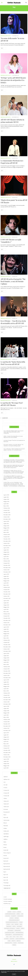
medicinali (9, 926)
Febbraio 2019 (7, 693)
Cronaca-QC (6, 790)
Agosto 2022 (6, 600)
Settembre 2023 (7, 572)
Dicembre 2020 (7, 644)
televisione (20, 942)
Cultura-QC (6, 801)
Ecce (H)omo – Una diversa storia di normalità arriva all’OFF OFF (13, 322)
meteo (14, 926)
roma (9, 940)
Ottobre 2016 (6, 754)
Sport (5, 871)
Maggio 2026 (6, 501)
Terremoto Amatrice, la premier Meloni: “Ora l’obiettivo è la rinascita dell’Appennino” (13, 445)
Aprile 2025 (6, 530)
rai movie (6, 938)
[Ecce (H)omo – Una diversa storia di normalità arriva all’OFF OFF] (14, 306)
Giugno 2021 (6, 631)
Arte (5, 782)
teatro (15, 942)
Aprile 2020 (6, 662)
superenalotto (8, 942)
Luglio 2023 (6, 576)
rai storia (12, 938)
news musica (10, 930)
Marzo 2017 (6, 743)
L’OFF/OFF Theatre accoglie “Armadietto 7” (11, 240)
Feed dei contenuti (8, 899)
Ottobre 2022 (6, 596)
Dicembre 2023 (7, 565)
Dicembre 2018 (7, 697)
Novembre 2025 (7, 514)
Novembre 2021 (7, 620)
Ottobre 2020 (7, 649)
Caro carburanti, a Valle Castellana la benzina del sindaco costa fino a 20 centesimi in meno (14, 449)
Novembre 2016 (7, 752)
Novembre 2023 (7, 567)
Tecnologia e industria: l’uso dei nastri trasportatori (13, 467)
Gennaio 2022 (6, 616)
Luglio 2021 (6, 629)
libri (21, 924)
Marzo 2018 (6, 717)
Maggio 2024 (6, 554)
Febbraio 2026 (7, 508)
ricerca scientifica (20, 938)
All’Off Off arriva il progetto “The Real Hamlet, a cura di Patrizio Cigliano (13, 281)
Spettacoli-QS (7, 869)
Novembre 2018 (7, 699)
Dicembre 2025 (7, 512)
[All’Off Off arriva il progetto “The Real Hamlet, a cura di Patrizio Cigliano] (14, 265)
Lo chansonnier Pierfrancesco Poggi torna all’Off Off (12, 161)
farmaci (8, 924)
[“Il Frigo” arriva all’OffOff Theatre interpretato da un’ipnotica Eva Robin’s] (14, 63)
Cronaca (5, 787)
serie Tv (13, 940)
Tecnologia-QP (7, 885)
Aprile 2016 (6, 768)
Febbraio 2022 (7, 613)
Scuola (5, 847)
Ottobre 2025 (6, 517)
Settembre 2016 (7, 757)
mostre (18, 928)
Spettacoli (8, 35)
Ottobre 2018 (6, 701)
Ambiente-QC (7, 779)
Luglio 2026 (6, 497)
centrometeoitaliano (10, 913)
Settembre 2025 (7, 519)
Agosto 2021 (6, 627)
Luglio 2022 (6, 602)
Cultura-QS (6, 806)
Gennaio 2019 (6, 695)
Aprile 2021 (6, 635)
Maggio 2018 (6, 712)
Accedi (5, 897)
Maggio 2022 (6, 607)
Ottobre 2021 (6, 622)
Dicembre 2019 (7, 671)
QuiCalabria (6, 833)
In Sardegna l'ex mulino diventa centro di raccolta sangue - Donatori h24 (12, 471)
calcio (14, 911)
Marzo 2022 (6, 611)
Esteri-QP (6, 817)
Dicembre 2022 (7, 591)
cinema (18, 913)
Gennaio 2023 (6, 589)
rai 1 (7, 936)
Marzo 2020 (6, 664)
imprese (16, 924)
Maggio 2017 (6, 739)
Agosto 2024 (6, 547)
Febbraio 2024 (7, 561)
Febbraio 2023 (7, 587)
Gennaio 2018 (6, 721)
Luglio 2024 (6, 550)
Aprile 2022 (6, 609)
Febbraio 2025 (7, 534)
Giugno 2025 (6, 525)
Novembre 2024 (7, 541)
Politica (5, 828)
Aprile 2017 (6, 741)
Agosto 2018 (6, 706)
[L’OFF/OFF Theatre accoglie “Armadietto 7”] (14, 225)
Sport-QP (6, 877)
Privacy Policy (14, 961)
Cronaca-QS (6, 795)
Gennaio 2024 (6, 563)
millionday (19, 926)
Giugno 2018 (6, 710)
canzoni (19, 911)
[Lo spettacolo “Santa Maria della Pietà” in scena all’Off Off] (14, 347)
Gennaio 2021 (6, 642)
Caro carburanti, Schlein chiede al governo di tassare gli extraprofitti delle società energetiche (13, 432)
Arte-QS (5, 784)
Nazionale (3, 35)
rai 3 (14, 936)
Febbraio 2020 (7, 666)
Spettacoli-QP (7, 866)
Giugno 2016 (6, 763)
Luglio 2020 (6, 655)
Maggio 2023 (6, 580)
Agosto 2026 (6, 495)
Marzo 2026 (6, 506)
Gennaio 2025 (6, 536)
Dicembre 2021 (7, 618)
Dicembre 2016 (7, 750)
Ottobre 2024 (6, 543)
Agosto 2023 (6, 574)
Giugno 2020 (6, 657)
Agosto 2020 (6, 653)
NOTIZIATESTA (17, 930)
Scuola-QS (6, 850)
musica (22, 928)
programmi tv (9, 934)
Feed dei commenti (8, 901)
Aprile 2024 (6, 556)
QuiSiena (5, 839)
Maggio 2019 (6, 686)
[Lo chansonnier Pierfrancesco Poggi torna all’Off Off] (14, 146)
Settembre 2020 (7, 651)
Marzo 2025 (6, 532)
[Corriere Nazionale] (14, 2)
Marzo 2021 (6, 638)
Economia (6, 809)
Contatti (14, 959)
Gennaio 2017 (6, 748)
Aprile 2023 (6, 583)
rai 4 (18, 936)
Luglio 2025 (6, 523)
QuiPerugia (6, 836)
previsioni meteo (19, 932)
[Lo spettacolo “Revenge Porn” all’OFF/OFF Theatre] (14, 388)
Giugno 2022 (6, 605)
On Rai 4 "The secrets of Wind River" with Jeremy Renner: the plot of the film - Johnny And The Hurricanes (13, 483)
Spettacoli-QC (7, 863)
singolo (18, 940)
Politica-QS (6, 831)
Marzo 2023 (6, 585)
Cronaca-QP (6, 793)
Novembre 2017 (7, 726)
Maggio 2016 (6, 765)
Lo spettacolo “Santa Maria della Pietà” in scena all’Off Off (13, 363)
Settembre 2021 (7, 624)
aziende (9, 911)
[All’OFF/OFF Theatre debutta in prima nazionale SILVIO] (14, 105)
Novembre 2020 (7, 646)
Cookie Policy (4, 972)
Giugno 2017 (6, 737)
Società (5, 855)
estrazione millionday (14, 920)
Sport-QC (6, 874)
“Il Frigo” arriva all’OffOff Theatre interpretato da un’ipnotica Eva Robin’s (13, 80)
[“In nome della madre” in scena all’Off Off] (14, 24)
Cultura (5, 798)
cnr (22, 913)
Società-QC (6, 858)
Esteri (5, 814)
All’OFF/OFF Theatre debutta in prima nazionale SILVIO (12, 121)
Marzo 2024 (6, 558)
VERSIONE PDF (7, 888)
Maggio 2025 (6, 528)
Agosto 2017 (6, 732)
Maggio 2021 (6, 633)
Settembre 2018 (7, 704)
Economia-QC (7, 812)
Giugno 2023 (6, 578)
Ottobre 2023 (6, 569)
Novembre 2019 (7, 673)
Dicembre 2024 (7, 539)
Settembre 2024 (7, 545)
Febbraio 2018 (7, 719)
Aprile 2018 (6, 715)
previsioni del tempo (9, 932)
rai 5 (21, 936)
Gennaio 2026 (6, 510)
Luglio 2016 (6, 761)
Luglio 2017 (6, 734)
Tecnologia (6, 882)
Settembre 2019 (7, 677)
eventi (20, 922)
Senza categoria (7, 852)
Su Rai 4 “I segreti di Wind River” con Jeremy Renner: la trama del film (14, 485)
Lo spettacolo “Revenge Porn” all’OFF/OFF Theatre (12, 404)
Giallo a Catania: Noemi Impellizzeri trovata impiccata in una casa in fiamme (13, 437)
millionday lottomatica (9, 928)
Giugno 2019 (6, 684)
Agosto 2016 (6, 759)
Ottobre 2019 (6, 675)
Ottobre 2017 (6, 728)
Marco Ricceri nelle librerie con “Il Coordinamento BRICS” (14, 478)
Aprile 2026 (6, 503)
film (12, 924)
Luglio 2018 (6, 708)
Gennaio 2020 (7, 668)
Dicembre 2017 (7, 723)
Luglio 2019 (6, 682)
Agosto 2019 (6, 679)
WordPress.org (7, 903)
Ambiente (6, 776)
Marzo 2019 (6, 690)
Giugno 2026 (6, 499)
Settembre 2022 (7, 598)
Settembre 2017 (7, 730)
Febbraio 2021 (7, 640)
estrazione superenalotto (12, 922)
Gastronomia (6, 820)
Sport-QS (6, 880)
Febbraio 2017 (7, 746)
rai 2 (11, 936)
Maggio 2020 (6, 660)
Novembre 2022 (7, 594)
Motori (5, 823)
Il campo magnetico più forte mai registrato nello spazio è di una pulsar (14, 461)
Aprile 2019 (6, 688)
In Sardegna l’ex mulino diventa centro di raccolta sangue (14, 472)
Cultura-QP (6, 803)
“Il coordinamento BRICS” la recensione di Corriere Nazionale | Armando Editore (13, 476)
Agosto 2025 (6, 521)
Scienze (5, 844)
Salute (5, 842)
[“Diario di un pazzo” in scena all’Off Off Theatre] (14, 186)
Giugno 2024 (6, 552)
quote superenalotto (18, 934)
